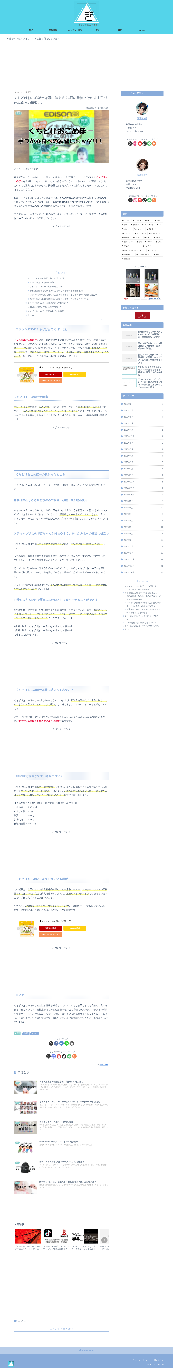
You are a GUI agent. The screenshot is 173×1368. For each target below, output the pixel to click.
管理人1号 (142, 118)
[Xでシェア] (51, 1043)
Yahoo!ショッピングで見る (51, 381)
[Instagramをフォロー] (53, 1056)
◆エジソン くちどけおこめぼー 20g (55, 367)
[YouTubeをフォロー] (59, 1056)
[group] (28, 1240)
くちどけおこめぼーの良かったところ (45, 286)
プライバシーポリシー (140, 1360)
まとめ (31, 315)
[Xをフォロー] (48, 1056)
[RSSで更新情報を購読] (74, 1056)
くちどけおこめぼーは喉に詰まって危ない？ (48, 303)
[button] (72, 1043)
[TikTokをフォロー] (64, 1056)
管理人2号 (142, 175)
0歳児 (26, 1033)
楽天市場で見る (50, 374)
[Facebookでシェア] (56, 1043)
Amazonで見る (75, 374)
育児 (18, 1033)
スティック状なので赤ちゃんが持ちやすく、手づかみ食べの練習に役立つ (63, 295)
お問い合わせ (158, 1360)
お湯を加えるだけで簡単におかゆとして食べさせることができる (59, 299)
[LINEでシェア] (66, 1043)
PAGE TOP (87, 1350)
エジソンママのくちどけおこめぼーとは (46, 278)
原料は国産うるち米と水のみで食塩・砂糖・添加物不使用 (56, 290)
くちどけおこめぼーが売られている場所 (46, 311)
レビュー (35, 1033)
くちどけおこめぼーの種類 (42, 282)
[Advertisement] (86, 62)
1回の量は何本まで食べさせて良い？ (44, 307)
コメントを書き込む (61, 1328)
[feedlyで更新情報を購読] (69, 1056)
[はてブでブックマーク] (61, 1043)
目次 (57, 272)
